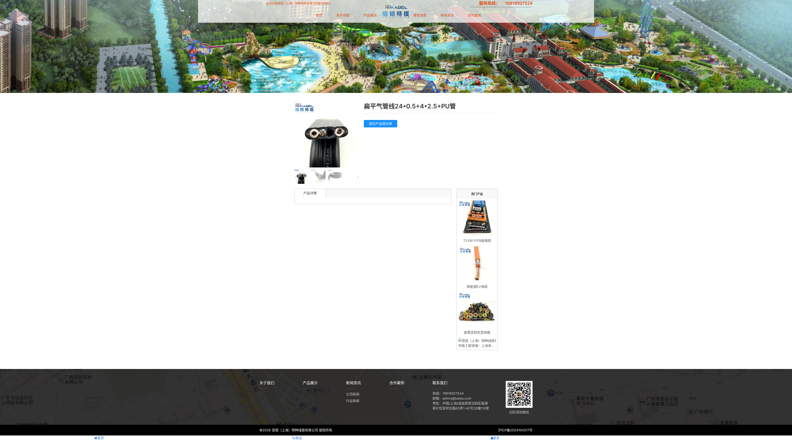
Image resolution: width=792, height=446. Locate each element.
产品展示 (370, 15)
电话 (298, 438)
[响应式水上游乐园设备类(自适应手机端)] (395, 16)
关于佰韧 (342, 15)
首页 (319, 15)
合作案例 (474, 15)
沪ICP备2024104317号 (515, 430)
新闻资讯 (447, 15)
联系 (496, 438)
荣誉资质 (420, 15)
